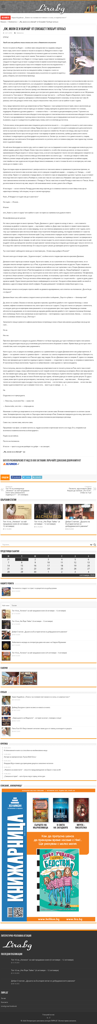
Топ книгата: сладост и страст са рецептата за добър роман (34, 588)
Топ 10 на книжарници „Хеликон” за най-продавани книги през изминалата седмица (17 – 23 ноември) (17, 491)
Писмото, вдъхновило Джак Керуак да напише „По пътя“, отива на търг (79, 490)
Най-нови (5, 605)
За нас (3, 998)
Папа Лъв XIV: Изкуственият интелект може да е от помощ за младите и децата (42, 728)
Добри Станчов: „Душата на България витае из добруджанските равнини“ (77, 523)
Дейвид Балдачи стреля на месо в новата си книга (31, 707)
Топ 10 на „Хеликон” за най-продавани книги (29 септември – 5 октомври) (39, 653)
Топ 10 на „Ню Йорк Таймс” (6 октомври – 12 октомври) (47, 522)
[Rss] (47, 1017)
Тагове (14, 605)
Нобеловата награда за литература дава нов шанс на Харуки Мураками (39, 642)
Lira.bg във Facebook (9, 1006)
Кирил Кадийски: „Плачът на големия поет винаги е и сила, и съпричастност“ (41, 697)
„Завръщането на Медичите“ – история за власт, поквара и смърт (36, 718)
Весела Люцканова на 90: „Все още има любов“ (28, 18)
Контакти (4, 1002)
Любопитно (12, 22)
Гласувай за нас (48, 1015)
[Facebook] (50, 1017)
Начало (3, 22)
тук (24, 452)
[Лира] (50, 6)
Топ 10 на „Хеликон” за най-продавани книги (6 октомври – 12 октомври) (16, 523)
